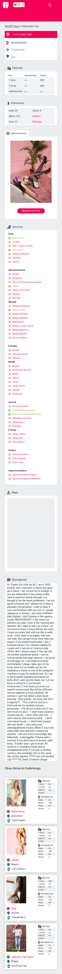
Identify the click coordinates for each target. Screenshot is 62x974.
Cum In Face (17, 462)
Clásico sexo (18, 238)
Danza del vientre (20, 354)
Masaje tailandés (20, 318)
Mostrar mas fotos (31, 210)
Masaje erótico (19, 310)
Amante (15, 366)
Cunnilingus (17, 422)
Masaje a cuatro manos (23, 326)
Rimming (16, 298)
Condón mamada (20, 406)
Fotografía (17, 278)
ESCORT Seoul (12, 26)
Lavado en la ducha (21, 290)
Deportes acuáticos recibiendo (26, 478)
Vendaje (16, 390)
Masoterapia (18, 322)
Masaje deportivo (20, 330)
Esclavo (15, 378)
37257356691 (19, 820)
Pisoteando (17, 394)
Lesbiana (16, 358)
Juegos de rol (18, 386)
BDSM (15, 374)
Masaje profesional (21, 306)
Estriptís (16, 350)
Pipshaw (16, 294)
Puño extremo (18, 442)
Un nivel (15, 242)
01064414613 (19, 917)
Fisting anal (17, 438)
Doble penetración (20, 254)
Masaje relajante (19, 334)
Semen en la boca (20, 454)
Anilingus (16, 426)
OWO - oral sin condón (22, 246)
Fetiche (15, 262)
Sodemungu (18, 49)
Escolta (15, 274)
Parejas (15, 286)
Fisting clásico (18, 434)
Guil (12, 56)
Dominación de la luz (21, 370)
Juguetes (16, 258)
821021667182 (19, 965)
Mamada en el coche (21, 418)
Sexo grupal (17, 250)
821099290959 (18, 42)
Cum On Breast (19, 458)
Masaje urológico (20, 314)
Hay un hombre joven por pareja (26, 282)
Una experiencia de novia (23, 410)
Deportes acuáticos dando (24, 474)
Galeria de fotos (18, 133)
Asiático (37, 116)
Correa (15, 382)
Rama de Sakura (19, 337)
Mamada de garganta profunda (26, 414)
